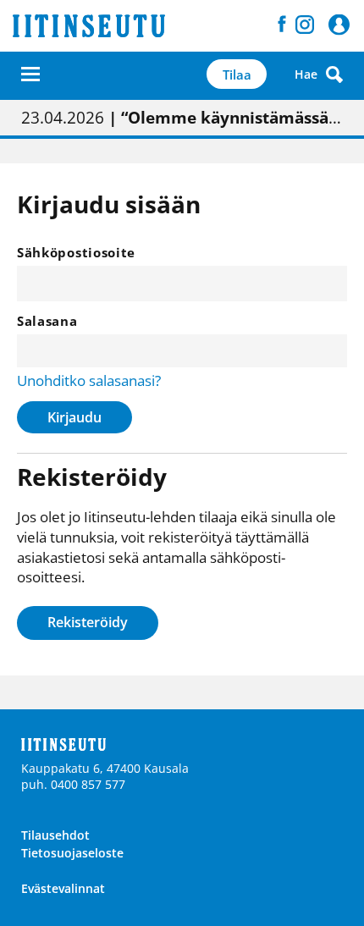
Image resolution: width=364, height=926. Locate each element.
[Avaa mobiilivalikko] (30, 74)
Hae (306, 74)
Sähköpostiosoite (76, 252)
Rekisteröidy (87, 622)
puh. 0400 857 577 (73, 784)
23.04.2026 (182, 118)
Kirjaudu (74, 417)
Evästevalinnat (63, 888)
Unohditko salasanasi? (89, 380)
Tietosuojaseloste (72, 853)
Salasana (47, 320)
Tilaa (237, 74)
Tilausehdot (55, 835)
